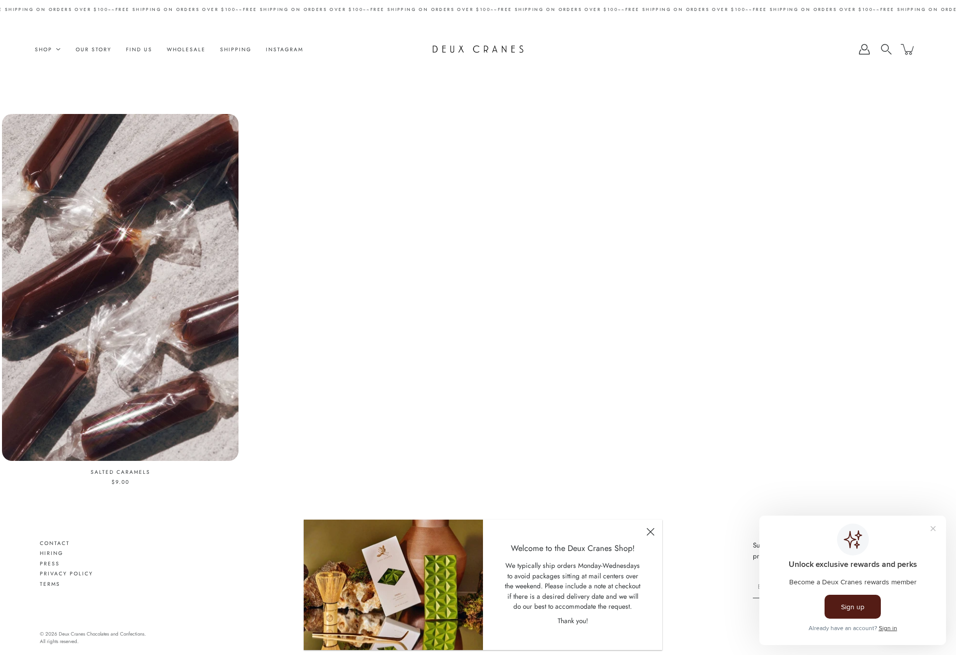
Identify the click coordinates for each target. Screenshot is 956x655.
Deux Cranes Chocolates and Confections (101, 634)
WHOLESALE (186, 49)
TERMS (50, 584)
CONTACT (55, 543)
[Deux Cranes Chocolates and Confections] (478, 49)
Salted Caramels (120, 472)
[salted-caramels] (120, 287)
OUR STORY (94, 49)
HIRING (51, 553)
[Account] (864, 49)
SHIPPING (235, 49)
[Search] (886, 49)
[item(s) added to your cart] (908, 49)
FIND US (139, 49)
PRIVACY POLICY (66, 573)
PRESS (50, 563)
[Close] (650, 532)
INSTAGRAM (284, 49)
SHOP (43, 49)
